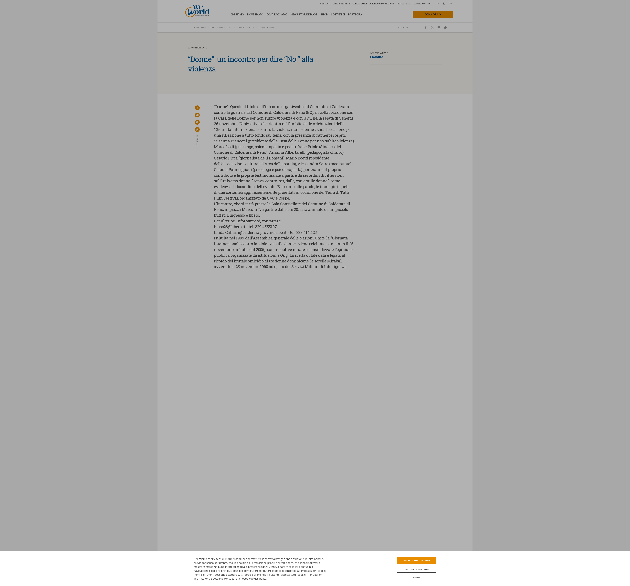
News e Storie (208, 27)
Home (196, 27)
